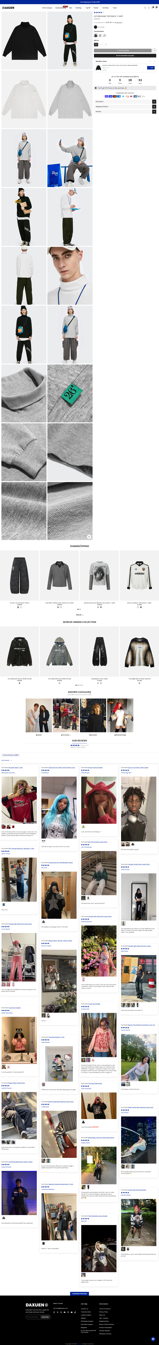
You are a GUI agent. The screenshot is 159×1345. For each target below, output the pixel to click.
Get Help (105, 8)
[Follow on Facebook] (54, 1312)
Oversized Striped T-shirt (56, 1037)
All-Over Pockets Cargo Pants (97, 842)
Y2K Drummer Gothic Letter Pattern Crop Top (58, 768)
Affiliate (83, 1318)
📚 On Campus (47, 8)
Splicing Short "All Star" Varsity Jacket (60, 941)
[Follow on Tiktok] (75, 1312)
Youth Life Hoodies (94, 1004)
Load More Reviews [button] (79, 1294)
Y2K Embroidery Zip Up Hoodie (97, 1216)
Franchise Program (87, 1324)
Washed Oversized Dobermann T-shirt (60, 1184)
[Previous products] (150, 61)
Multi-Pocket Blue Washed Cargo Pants (61, 1102)
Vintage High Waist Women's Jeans (139, 946)
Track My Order (86, 1312)
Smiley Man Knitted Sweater (137, 1190)
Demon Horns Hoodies (95, 767)
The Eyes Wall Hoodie (95, 1083)
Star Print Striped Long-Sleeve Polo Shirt (59, 603)
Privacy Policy (103, 1312)
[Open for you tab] (153, 1339)
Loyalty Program (86, 1315)
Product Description (105, 1327)
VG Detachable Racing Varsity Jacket (20, 1162)
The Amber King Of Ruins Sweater (139, 679)
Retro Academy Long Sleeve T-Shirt (139, 603)
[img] (79, 745)
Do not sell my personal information (88, 1331)
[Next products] (154, 61)
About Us (102, 1315)
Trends (95, 8)
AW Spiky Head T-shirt (16, 767)
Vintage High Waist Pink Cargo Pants (100, 916)
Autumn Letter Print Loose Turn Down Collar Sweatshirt (120, 65)
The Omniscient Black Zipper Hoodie (20, 679)
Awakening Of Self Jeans (99, 679)
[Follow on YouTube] (71, 1312)
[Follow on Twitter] (57, 1312)
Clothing (78, 8)
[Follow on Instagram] (61, 1312)
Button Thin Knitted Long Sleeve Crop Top (141, 1025)
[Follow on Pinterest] (68, 1312)
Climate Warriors (104, 1331)
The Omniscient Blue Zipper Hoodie (59, 679)
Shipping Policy (104, 1321)
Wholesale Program (87, 1321)
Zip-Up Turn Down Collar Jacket (138, 767)
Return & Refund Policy (106, 1324)
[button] (98, 12)
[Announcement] (79, 2)
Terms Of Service (105, 1309)
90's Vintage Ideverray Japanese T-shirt (21, 848)
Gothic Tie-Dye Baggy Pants (19, 603)
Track (115, 8)
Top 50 (88, 8)
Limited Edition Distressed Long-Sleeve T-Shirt (99, 603)
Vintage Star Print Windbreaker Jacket (60, 862)
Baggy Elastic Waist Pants (17, 1083)
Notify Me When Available (125, 56)
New (70, 8)
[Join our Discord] (64, 1312)
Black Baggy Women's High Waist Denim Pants (97, 1138)
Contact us (84, 1309)
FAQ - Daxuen (103, 1318)
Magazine (84, 1327)
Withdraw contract (105, 1334)
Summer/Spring (61, 8)
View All (78, 614)
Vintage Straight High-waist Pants (139, 864)
